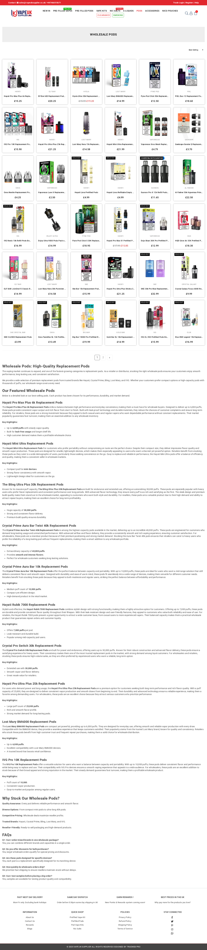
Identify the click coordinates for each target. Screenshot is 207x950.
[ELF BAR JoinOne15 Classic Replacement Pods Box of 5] (17, 267)
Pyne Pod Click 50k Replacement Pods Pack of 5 (155, 96)
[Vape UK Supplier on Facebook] (172, 917)
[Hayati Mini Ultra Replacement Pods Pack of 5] (120, 123)
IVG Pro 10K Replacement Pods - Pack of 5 (18, 144)
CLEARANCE (104, 15)
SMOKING (118, 15)
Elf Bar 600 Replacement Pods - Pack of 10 (52, 96)
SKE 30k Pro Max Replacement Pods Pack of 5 (155, 289)
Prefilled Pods (77, 921)
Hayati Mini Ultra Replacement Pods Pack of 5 (121, 144)
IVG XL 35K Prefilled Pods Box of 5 (155, 337)
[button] (195, 13)
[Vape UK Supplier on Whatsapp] (172, 933)
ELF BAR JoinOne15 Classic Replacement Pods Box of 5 (18, 289)
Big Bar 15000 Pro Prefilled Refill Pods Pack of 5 (86, 337)
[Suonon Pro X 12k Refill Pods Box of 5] (154, 171)
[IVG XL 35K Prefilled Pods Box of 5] (154, 315)
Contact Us (30, 921)
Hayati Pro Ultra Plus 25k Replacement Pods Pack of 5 (52, 144)
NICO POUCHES (170, 11)
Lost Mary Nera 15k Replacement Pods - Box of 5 (86, 144)
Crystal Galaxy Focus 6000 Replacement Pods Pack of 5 (189, 289)
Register (189, 3)
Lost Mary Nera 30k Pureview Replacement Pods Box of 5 (52, 289)
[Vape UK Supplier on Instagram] (172, 929)
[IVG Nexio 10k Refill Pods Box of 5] (17, 219)
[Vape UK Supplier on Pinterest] (172, 925)
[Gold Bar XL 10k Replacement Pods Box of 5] (120, 315)
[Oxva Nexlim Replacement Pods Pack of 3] (17, 171)
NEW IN (46, 11)
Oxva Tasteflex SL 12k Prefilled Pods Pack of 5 (52, 337)
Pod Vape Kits (77, 925)
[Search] (186, 13)
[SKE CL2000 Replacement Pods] (17, 315)
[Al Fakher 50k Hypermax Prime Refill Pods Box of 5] (189, 171)
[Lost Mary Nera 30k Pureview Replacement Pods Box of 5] (52, 267)
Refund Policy (125, 921)
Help (197, 3)
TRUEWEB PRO (133, 947)
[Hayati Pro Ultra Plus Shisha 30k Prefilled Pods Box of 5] (120, 267)
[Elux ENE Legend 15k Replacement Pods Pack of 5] (189, 315)
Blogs (29, 929)
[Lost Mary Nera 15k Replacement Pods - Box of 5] (86, 123)
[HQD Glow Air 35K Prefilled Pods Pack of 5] (189, 219)
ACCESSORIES (152, 11)
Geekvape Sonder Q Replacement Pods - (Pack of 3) (189, 144)
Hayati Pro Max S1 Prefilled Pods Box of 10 (121, 241)
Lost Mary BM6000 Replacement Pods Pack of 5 (121, 96)
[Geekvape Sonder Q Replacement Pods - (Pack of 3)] (189, 123)
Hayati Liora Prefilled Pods (86, 192)
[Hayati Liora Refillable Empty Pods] (120, 171)
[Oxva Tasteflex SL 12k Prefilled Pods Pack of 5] (52, 315)
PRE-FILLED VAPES (62, 10)
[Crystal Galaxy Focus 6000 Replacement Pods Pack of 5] (189, 267)
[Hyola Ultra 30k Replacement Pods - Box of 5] (86, 74)
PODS (139, 11)
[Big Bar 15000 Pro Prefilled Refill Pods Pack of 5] (86, 315)
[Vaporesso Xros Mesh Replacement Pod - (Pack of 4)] (154, 123)
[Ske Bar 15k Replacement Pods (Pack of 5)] (86, 267)
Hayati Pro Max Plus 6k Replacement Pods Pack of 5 (18, 96)
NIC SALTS (115, 10)
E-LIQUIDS (128, 11)
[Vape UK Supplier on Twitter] (172, 921)
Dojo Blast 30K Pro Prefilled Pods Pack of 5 (155, 241)
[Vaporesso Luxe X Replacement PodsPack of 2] (52, 171)
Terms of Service (125, 929)
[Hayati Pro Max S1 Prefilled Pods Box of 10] (120, 219)
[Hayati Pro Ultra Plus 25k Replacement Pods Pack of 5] (52, 123)
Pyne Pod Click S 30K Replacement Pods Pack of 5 (86, 241)
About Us (30, 917)
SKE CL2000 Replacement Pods (18, 337)
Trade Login (178, 3)
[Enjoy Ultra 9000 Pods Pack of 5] (52, 219)
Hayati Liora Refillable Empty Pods (121, 192)
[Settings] (191, 13)
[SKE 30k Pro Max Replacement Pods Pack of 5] (154, 267)
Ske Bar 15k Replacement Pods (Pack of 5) (86, 289)
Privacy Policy (125, 917)
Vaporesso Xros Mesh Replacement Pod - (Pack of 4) (155, 144)
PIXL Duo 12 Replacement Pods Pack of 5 (189, 96)
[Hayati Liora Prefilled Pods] (86, 171)
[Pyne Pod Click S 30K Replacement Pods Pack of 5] (86, 219)
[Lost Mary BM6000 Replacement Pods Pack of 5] (120, 74)
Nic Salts (77, 929)
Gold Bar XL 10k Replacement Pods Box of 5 (121, 337)
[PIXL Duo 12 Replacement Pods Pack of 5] (189, 74)
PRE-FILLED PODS (84, 11)
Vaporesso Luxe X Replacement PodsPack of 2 (52, 192)
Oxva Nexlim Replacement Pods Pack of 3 (18, 192)
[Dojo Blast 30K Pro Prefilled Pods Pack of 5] (154, 219)
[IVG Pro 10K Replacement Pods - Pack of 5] (17, 123)
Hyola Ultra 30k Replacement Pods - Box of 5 (86, 96)
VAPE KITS (101, 11)
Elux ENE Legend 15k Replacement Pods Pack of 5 (189, 337)
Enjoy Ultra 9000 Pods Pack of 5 (52, 241)
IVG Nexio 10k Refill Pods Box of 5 (18, 241)
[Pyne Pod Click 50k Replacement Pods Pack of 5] (154, 74)
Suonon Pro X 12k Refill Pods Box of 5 (155, 192)
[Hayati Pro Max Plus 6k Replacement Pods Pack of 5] (17, 74)
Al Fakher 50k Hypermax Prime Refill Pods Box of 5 (189, 192)
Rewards (30, 925)
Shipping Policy (125, 925)
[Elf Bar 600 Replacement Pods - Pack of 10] (52, 74)
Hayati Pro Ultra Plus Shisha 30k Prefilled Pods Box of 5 (121, 289)
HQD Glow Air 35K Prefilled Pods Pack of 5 (189, 241)
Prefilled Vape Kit (77, 917)
